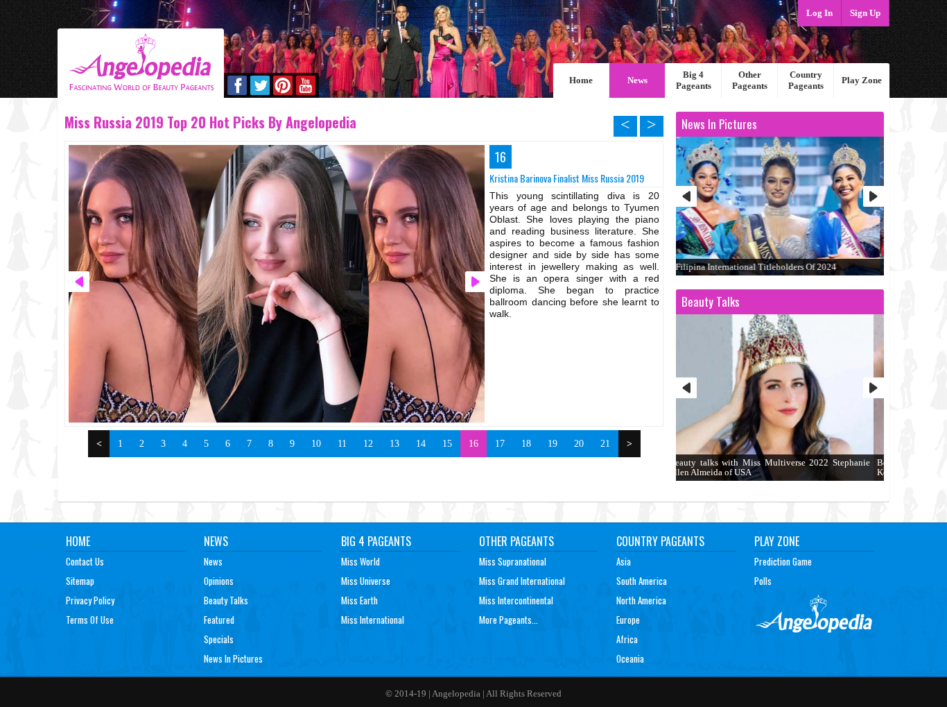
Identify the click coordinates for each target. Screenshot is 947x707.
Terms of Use (90, 620)
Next (873, 196)
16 (473, 443)
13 (394, 443)
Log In (819, 13)
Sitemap (80, 581)
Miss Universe (365, 581)
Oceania (630, 658)
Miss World (360, 561)
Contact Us (85, 561)
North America (641, 600)
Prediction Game (783, 561)
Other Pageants (749, 80)
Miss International (372, 620)
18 (526, 443)
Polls (763, 581)
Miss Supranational (512, 561)
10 (316, 443)
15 (447, 443)
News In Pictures (233, 658)
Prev (686, 196)
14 (421, 443)
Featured (219, 620)
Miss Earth (359, 600)
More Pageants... (508, 620)
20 (579, 443)
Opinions (219, 581)
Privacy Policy (90, 600)
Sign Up (865, 13)
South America (641, 581)
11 (342, 443)
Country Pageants (806, 80)
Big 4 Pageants (693, 80)
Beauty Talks (226, 600)
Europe (628, 620)
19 (552, 443)
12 (368, 443)
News (637, 80)
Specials (219, 639)
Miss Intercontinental (516, 600)
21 (605, 443)
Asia (623, 561)
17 (500, 443)
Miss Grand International (522, 581)
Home (581, 80)
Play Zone (862, 80)
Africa (627, 639)
